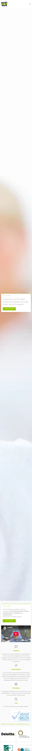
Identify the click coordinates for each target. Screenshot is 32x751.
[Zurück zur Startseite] (4, 4)
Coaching (16, 650)
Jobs (16, 703)
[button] (30, 4)
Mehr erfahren (9, 308)
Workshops (16, 688)
